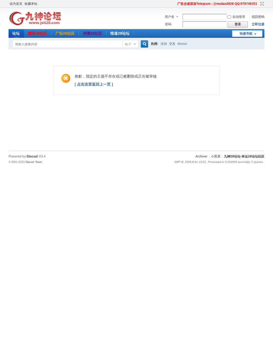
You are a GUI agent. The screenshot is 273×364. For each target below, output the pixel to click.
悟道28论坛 (120, 33)
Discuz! (32, 156)
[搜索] (144, 44)
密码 (168, 24)
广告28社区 (65, 33)
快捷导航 (246, 33)
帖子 (128, 44)
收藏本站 (31, 4)
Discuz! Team (34, 161)
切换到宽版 (261, 3)
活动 (163, 44)
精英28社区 (37, 33)
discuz (182, 44)
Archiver (201, 156)
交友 (172, 44)
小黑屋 (215, 156)
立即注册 (258, 24)
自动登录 (238, 17)
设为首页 (16, 4)
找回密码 (258, 17)
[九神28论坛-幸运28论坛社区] (35, 25)
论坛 (16, 33)
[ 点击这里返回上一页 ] (94, 84)
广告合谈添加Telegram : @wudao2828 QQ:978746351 (217, 4)
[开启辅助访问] (175, 3)
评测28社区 (92, 33)
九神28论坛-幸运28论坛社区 (244, 156)
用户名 (169, 17)
